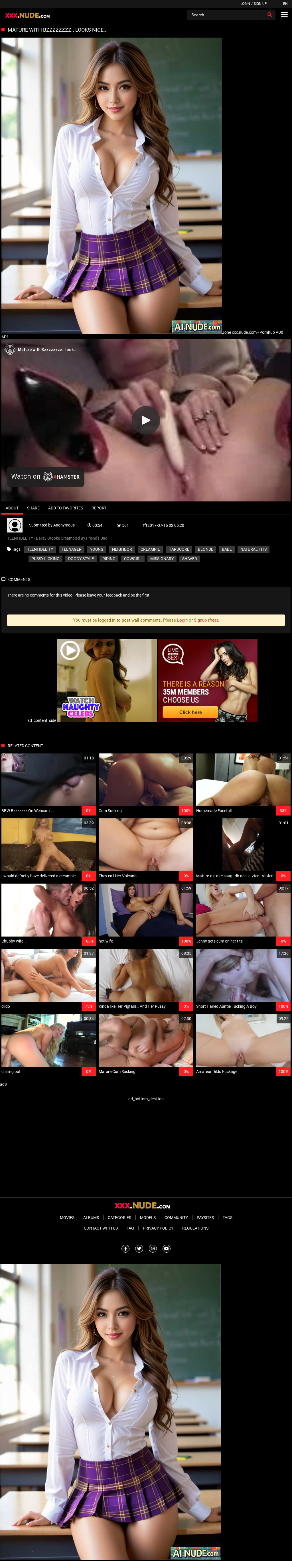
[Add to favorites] (77, 758)
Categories (119, 1217)
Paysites (205, 1217)
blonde (205, 549)
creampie (150, 549)
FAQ (130, 1228)
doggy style (81, 558)
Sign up (260, 4)
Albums (91, 1217)
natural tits (253, 549)
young (97, 549)
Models (148, 1217)
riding (108, 558)
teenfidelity (40, 549)
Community (176, 1217)
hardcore (179, 549)
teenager (72, 549)
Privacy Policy (158, 1228)
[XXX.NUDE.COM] (30, 15)
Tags (227, 1217)
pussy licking (45, 558)
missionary (162, 558)
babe (227, 549)
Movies (67, 1217)
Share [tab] (33, 508)
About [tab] (12, 508)
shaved (189, 558)
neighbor (122, 549)
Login (245, 4)
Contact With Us (101, 1228)
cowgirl (133, 558)
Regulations (195, 1228)
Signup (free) (206, 620)
